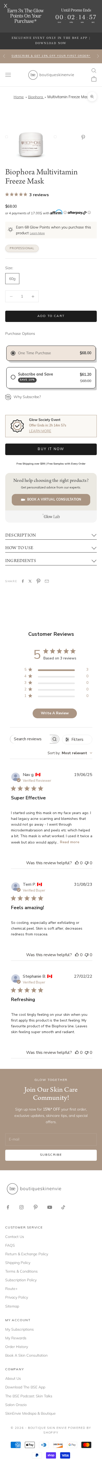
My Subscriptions (19, 1329)
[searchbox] (30, 739)
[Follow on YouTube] (49, 1207)
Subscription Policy (21, 1280)
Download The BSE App (25, 1387)
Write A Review (55, 713)
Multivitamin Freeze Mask (68, 97)
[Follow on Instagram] (21, 1207)
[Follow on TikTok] (63, 1207)
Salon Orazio (16, 1404)
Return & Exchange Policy (26, 1254)
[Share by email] (47, 581)
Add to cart (51, 316)
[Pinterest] (84, 137)
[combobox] (70, 753)
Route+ (11, 1288)
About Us (13, 1378)
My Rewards (15, 1338)
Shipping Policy (17, 1262)
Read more (69, 842)
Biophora (36, 97)
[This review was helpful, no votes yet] (77, 863)
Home (19, 97)
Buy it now (51, 449)
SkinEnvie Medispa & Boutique (30, 1413)
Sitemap (12, 1306)
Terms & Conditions (21, 1271)
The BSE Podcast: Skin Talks (28, 1396)
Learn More (37, 233)
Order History (16, 1346)
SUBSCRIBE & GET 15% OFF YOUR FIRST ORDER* (51, 56)
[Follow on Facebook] (7, 1207)
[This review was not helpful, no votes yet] (86, 863)
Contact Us (14, 1236)
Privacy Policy (16, 1297)
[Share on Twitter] (30, 581)
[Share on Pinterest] (38, 581)
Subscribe (51, 1155)
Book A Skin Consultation (26, 1355)
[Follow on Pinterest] (35, 1207)
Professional (22, 248)
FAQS (10, 1245)
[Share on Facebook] (23, 581)
